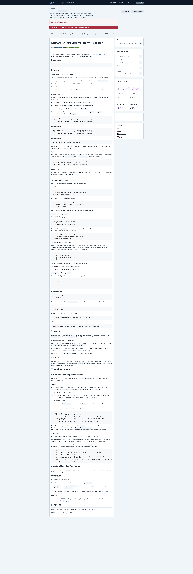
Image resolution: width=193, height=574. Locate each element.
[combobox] (78, 2)
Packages (113, 2)
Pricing (121, 2)
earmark (53, 11)
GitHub (118, 118)
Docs (127, 2)
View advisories (84, 27)
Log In (140, 2)
